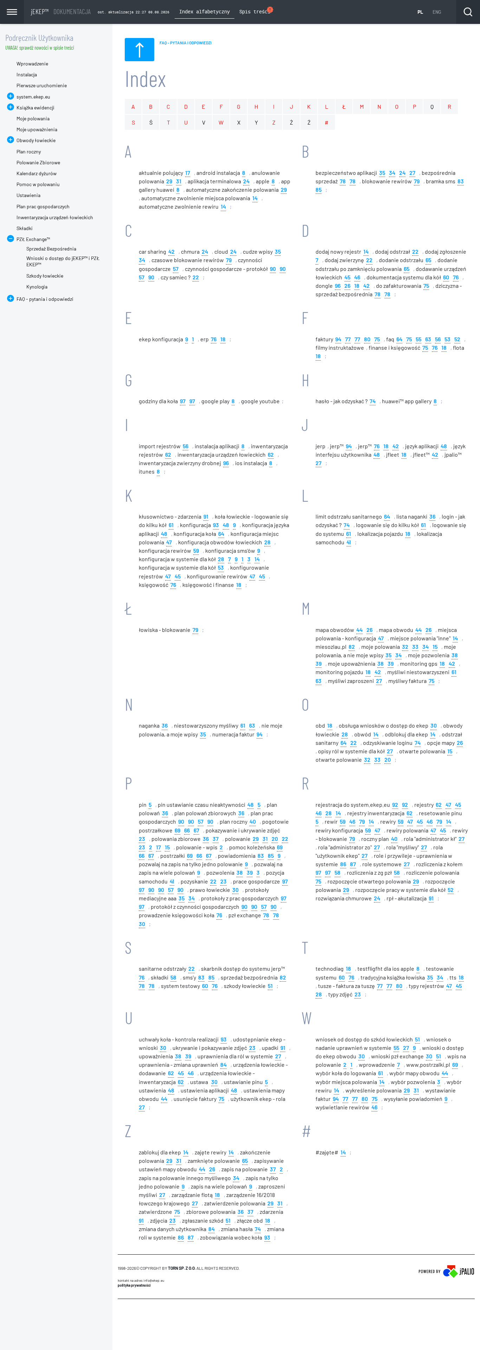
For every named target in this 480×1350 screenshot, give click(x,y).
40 (252, 821)
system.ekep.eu (33, 97)
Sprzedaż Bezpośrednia (51, 249)
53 (447, 338)
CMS (122, 1312)
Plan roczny (29, 151)
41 (348, 541)
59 (196, 550)
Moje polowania (33, 118)
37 (216, 838)
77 (348, 338)
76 (456, 276)
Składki (25, 228)
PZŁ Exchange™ (33, 239)
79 (417, 180)
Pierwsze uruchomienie (42, 85)
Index (145, 77)
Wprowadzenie (32, 63)
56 (438, 338)
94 (338, 338)
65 (428, 259)
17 (187, 172)
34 (392, 172)
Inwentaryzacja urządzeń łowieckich (55, 217)
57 (176, 268)
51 (270, 985)
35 (382, 172)
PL (420, 11)
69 (177, 830)
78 (343, 180)
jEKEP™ (61, 11)
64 (399, 338)
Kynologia (36, 287)
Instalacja (27, 74)
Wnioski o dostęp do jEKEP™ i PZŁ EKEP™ (62, 261)
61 (171, 524)
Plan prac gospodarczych (43, 206)
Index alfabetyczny (204, 11)
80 (367, 338)
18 (356, 285)
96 (337, 285)
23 (142, 838)
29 (169, 180)
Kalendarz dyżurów (37, 173)
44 (359, 629)
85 (319, 189)
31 (178, 180)
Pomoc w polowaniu (38, 184)
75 (426, 285)
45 (347, 276)
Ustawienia (28, 195)
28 (267, 541)
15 (435, 646)
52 (457, 338)
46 (357, 276)
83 (461, 180)
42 (171, 251)
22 (196, 276)
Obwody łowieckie (36, 140)
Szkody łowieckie (44, 276)
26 (347, 285)
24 (246, 180)
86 (343, 863)
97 (183, 400)
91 (205, 516)
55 (418, 338)
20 (387, 759)
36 (432, 516)
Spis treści (256, 10)
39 (319, 663)
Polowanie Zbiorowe (38, 162)
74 (373, 400)
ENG (437, 11)
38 (455, 654)
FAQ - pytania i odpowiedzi (45, 299)
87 (353, 863)
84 (223, 1064)
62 (168, 454)
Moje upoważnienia (37, 129)
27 (412, 172)
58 (337, 872)
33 (415, 646)
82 (352, 646)
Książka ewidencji (35, 107)
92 (395, 804)
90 (273, 268)
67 (196, 830)
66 (187, 830)
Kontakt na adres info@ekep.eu (141, 1280)
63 (428, 338)
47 (169, 541)
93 (216, 524)
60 (446, 276)
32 (405, 646)
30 (433, 725)
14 (255, 197)
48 (444, 445)
